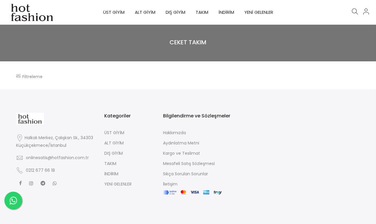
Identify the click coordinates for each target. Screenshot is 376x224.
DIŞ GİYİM (175, 12)
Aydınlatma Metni (181, 143)
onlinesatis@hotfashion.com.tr (57, 158)
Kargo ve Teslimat (181, 153)
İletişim (170, 184)
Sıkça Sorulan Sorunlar (185, 174)
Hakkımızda (174, 133)
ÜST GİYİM (114, 12)
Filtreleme (32, 77)
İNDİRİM (226, 12)
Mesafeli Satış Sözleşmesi (189, 163)
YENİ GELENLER (258, 12)
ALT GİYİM (145, 12)
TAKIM (202, 12)
